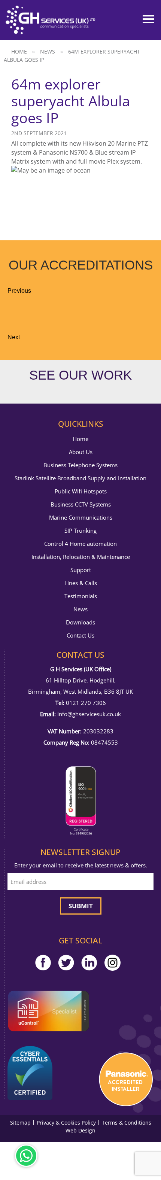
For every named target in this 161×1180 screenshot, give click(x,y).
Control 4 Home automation (80, 544)
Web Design (80, 1130)
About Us (80, 452)
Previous (19, 291)
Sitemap (20, 1122)
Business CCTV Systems (81, 504)
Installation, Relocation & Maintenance (80, 557)
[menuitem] (80, 439)
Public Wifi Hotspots (81, 491)
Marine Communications (80, 517)
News (47, 51)
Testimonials (80, 596)
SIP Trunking (80, 530)
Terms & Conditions (126, 1122)
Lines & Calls (80, 583)
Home (19, 51)
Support (80, 570)
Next (13, 337)
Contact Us (80, 635)
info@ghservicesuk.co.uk (89, 714)
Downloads (80, 622)
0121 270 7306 (86, 702)
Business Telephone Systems (80, 465)
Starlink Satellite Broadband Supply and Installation (80, 478)
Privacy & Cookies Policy (66, 1122)
